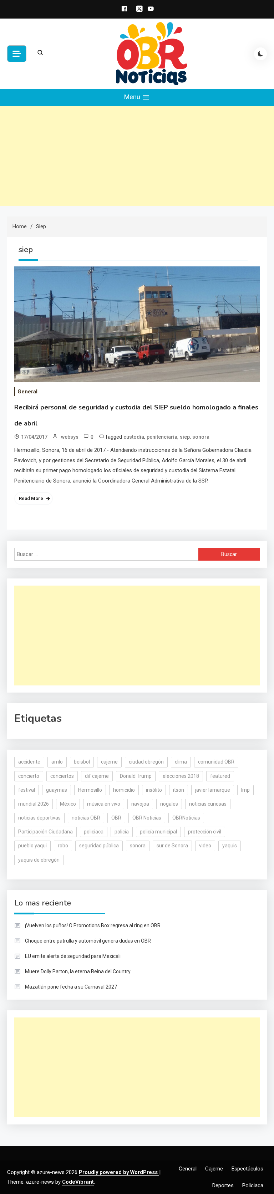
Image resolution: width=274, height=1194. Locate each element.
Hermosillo (90, 790)
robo (63, 845)
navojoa (140, 804)
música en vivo (103, 804)
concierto (28, 776)
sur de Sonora (172, 845)
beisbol (82, 762)
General (27, 391)
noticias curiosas (208, 804)
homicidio (124, 790)
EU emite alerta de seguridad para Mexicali (73, 956)
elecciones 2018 (181, 776)
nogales (169, 804)
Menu (133, 97)
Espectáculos (247, 1168)
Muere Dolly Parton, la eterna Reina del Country (78, 971)
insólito (154, 790)
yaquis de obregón (39, 860)
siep (185, 437)
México (68, 804)
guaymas (56, 790)
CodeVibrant (78, 1182)
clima (181, 762)
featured (220, 776)
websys (69, 437)
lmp (245, 790)
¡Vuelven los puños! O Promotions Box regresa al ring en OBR (93, 925)
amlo (57, 762)
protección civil (204, 832)
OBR (116, 818)
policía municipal (158, 832)
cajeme (109, 762)
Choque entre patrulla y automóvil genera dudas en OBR (88, 941)
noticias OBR (86, 818)
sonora (200, 437)
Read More (31, 498)
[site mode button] (260, 53)
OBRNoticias (186, 818)
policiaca (93, 832)
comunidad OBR (216, 762)
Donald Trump (136, 776)
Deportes (223, 1185)
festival (26, 790)
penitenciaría (162, 437)
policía (122, 832)
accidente (29, 762)
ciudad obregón (146, 762)
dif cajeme (97, 776)
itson (178, 790)
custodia (133, 437)
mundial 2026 (33, 804)
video (205, 845)
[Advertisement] (137, 156)
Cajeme (214, 1168)
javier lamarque (212, 790)
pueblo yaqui (32, 845)
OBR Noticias (146, 818)
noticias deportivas (39, 818)
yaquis (229, 845)
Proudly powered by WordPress (119, 1172)
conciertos (62, 776)
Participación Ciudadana (45, 832)
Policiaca (252, 1185)
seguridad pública (99, 845)
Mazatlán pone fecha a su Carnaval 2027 (71, 987)
